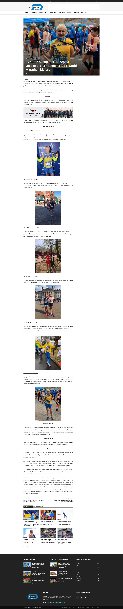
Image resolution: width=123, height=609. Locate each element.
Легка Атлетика (36, 0)
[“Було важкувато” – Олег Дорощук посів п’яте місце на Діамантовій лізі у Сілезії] (31, 533)
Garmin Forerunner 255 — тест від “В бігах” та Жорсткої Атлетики (39, 580)
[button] (98, 12)
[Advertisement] (74, 7)
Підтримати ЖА (78, 12)
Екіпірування (42, 12)
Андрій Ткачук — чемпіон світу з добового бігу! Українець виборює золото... (39, 573)
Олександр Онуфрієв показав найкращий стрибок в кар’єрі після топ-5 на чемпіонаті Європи (65, 523)
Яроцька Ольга (29, 73)
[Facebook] (94, 1)
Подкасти (62, 12)
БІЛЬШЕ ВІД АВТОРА (38, 506)
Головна (26, 12)
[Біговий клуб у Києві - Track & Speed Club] (48, 112)
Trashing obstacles (51, 0)
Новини (33, 12)
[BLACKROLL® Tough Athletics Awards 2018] (53, 580)
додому (25, 16)
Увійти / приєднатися (27, 0)
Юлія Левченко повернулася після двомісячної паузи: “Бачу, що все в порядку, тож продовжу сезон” (48, 541)
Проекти (69, 12)
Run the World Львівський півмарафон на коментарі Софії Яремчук (63, 501)
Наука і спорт (53, 12)
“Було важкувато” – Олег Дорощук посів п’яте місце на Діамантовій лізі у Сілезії (30, 541)
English (68, 0)
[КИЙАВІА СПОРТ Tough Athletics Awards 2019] (53, 573)
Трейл (41, 0)
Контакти (58, 0)
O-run (45, 0)
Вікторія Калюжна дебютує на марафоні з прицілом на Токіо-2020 (33, 501)
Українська (63, 0)
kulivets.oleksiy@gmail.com (59, 602)
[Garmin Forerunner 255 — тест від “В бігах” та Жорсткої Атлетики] (27, 580)
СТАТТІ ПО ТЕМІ (28, 506)
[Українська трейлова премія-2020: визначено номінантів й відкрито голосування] (53, 564)
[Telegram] (98, 1)
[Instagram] (96, 1)
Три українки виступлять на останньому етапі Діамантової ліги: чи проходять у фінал (47, 523)
